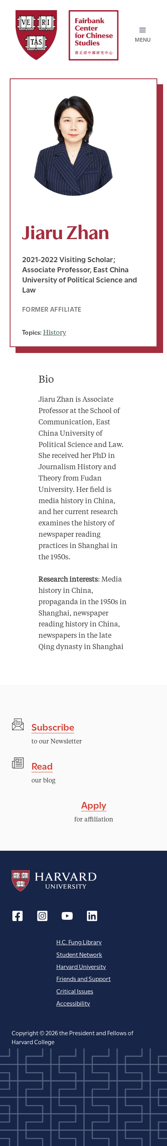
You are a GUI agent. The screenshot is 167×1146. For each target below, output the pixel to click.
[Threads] (42, 916)
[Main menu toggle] (143, 35)
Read (42, 765)
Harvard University (54, 880)
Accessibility (73, 1003)
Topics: (32, 331)
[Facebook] (17, 916)
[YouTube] (67, 916)
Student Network (79, 954)
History (54, 333)
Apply (93, 804)
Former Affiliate (52, 308)
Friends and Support (83, 978)
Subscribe (52, 726)
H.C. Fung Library (79, 941)
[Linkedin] (92, 916)
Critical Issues (74, 990)
